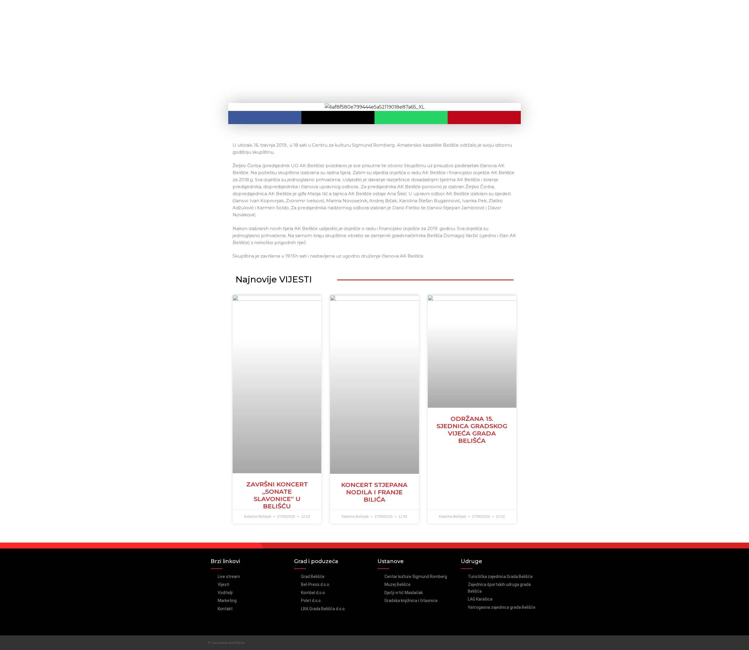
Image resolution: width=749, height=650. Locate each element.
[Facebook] (527, 642)
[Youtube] (539, 642)
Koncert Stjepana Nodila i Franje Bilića (374, 492)
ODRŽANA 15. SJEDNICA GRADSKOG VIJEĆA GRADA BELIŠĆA (472, 430)
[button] (264, 117)
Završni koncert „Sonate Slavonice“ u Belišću (277, 495)
